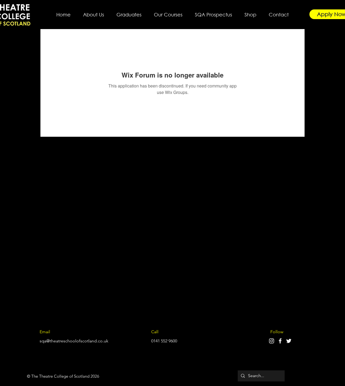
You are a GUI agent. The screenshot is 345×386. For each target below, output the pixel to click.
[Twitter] (288, 341)
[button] (93, 12)
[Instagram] (271, 341)
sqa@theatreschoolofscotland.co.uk (74, 340)
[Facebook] (280, 341)
